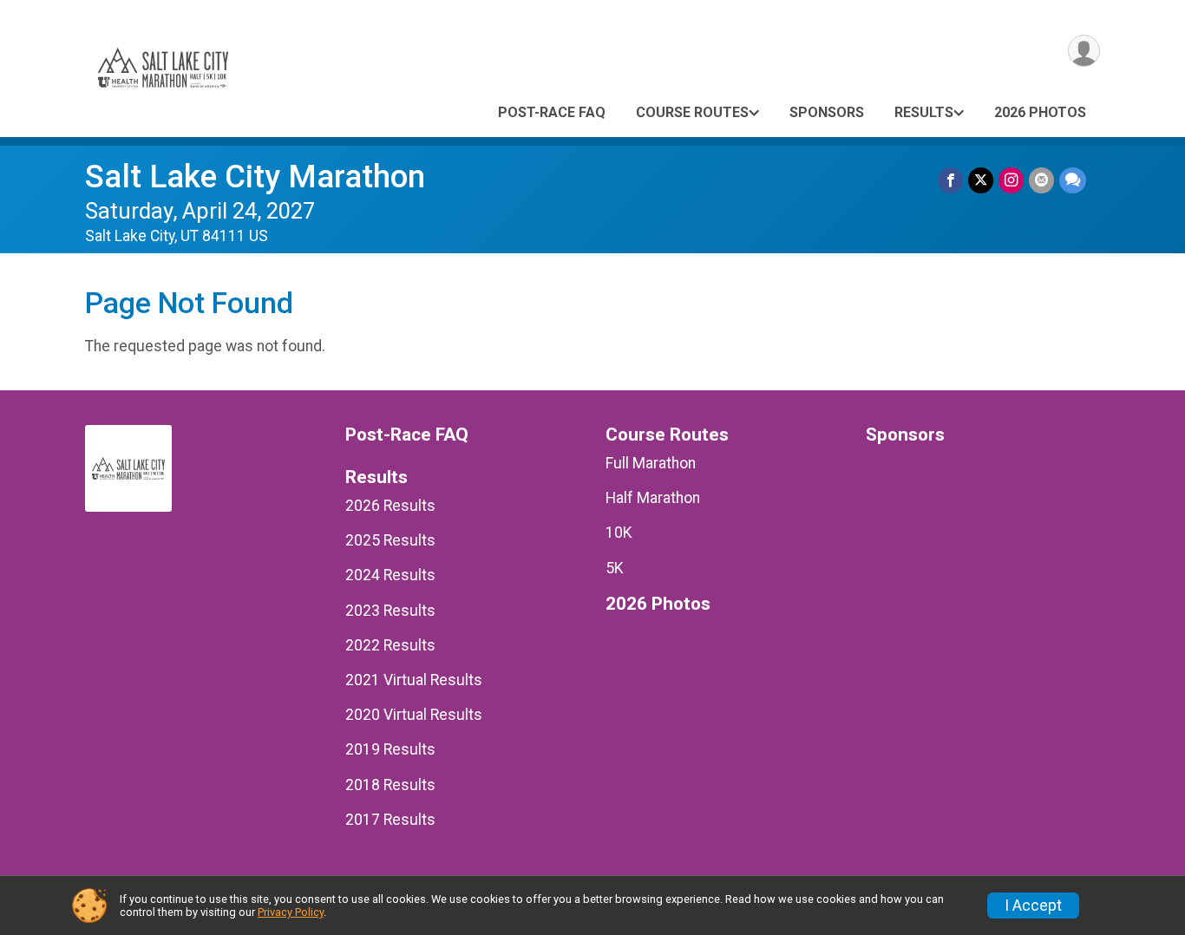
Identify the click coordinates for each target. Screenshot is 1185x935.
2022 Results (390, 645)
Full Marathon (651, 463)
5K (615, 568)
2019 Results (390, 749)
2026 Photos (1040, 112)
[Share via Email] (1041, 180)
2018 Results (390, 785)
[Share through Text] (1072, 180)
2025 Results (390, 540)
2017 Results (390, 819)
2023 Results (390, 610)
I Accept (1033, 905)
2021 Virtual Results (413, 680)
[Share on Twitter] (980, 180)
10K (619, 532)
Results (923, 112)
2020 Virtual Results (413, 714)
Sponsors (826, 112)
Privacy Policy (291, 912)
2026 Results (390, 505)
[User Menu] (1084, 51)
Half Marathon (653, 498)
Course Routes (692, 112)
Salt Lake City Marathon (255, 176)
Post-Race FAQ (552, 112)
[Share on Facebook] (950, 180)
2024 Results (390, 575)
